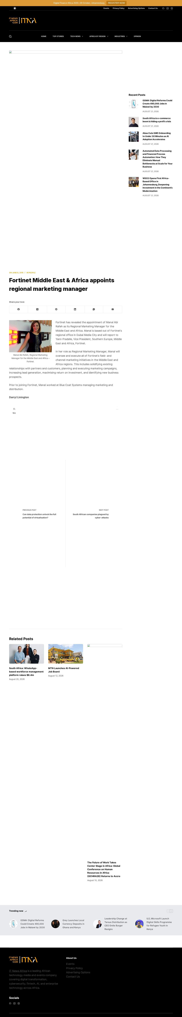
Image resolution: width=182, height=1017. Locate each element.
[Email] (112, 309)
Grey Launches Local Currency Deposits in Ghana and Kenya (73, 924)
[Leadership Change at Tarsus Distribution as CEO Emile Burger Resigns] (97, 924)
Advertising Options (136, 8)
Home (43, 36)
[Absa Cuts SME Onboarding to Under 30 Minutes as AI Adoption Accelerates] (134, 137)
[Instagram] (172, 8)
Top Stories (58, 36)
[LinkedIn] (75, 309)
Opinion (137, 36)
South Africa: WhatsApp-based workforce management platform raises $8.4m (26, 671)
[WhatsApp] (93, 309)
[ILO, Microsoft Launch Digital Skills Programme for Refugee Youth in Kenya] (139, 924)
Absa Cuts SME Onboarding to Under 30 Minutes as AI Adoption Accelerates (157, 136)
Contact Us (153, 8)
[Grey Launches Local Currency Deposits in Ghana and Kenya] (55, 924)
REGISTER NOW (116, 3)
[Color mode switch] (14, 8)
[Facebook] (163, 8)
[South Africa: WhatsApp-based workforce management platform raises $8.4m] (26, 654)
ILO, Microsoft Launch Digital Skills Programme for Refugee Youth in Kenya (159, 923)
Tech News (75, 36)
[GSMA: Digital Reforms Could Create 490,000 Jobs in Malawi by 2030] (134, 104)
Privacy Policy (118, 8)
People (32, 273)
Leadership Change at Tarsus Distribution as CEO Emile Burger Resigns (116, 923)
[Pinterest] (56, 309)
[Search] (10, 36)
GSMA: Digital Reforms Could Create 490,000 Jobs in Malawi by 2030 (157, 103)
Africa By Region (97, 36)
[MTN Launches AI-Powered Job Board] (65, 654)
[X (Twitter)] (168, 8)
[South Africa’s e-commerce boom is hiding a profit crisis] (134, 122)
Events (106, 8)
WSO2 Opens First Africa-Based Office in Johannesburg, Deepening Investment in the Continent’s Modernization (157, 184)
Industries (120, 36)
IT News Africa (18, 970)
